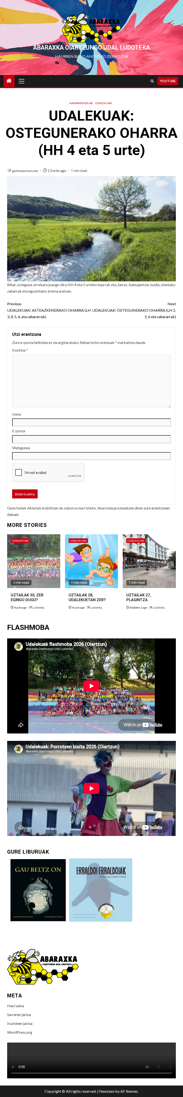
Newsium (107, 1091)
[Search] (152, 81)
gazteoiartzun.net (25, 171)
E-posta (18, 430)
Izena (16, 414)
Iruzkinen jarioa (19, 1023)
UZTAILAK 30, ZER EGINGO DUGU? (27, 597)
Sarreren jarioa (19, 1014)
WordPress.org (19, 1032)
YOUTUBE (168, 81)
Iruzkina (20, 350)
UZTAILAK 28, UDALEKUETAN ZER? (87, 597)
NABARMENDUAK (81, 103)
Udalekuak (103, 103)
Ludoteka (38, 607)
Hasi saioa (15, 1005)
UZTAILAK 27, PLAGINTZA (138, 597)
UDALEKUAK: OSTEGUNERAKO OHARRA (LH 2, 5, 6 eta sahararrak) (134, 310)
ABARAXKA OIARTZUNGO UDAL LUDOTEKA (91, 47)
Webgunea (21, 447)
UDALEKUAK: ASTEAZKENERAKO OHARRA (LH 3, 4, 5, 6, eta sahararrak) (49, 310)
